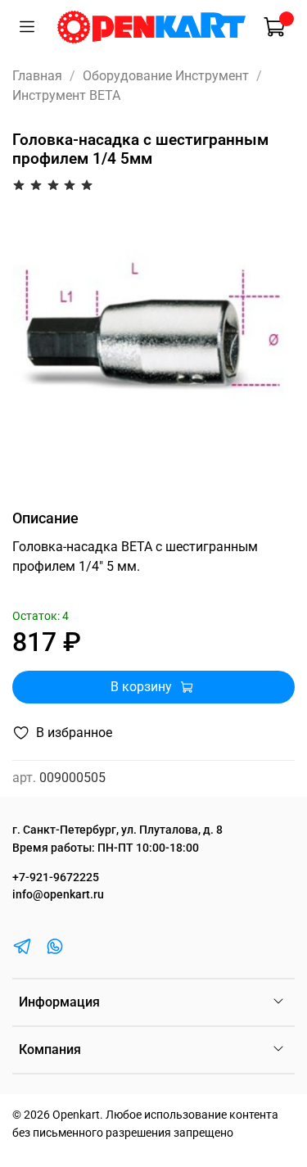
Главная (37, 76)
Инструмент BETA (66, 95)
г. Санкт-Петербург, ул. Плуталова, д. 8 (117, 830)
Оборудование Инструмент (166, 76)
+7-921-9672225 (55, 877)
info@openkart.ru (58, 895)
